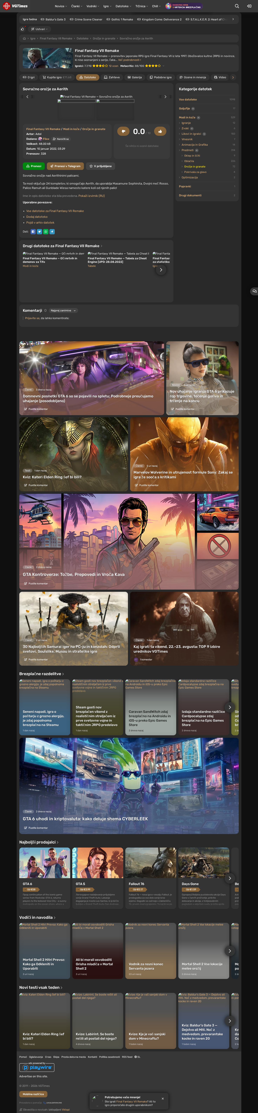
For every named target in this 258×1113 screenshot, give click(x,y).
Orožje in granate (104, 38)
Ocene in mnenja (195, 77)
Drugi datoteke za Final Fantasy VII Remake (61, 246)
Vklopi (66, 1109)
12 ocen (113, 66)
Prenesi (36, 166)
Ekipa (56, 1056)
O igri (31, 77)
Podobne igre (163, 77)
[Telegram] (52, 231)
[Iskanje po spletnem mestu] (237, 6)
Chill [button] (155, 6)
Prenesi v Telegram (67, 166)
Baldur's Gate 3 (56, 19)
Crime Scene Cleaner (88, 19)
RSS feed (127, 1056)
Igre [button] (106, 6)
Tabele (92, 266)
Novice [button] (59, 6)
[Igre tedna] (233, 19)
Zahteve (114, 77)
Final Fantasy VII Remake (56, 38)
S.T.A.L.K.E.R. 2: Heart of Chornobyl (213, 19)
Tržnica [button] (140, 6)
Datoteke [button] (122, 6)
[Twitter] (39, 231)
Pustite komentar (38, 409)
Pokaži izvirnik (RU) (91, 196)
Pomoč (23, 1056)
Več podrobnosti (129, 60)
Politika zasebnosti (109, 1056)
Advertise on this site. (33, 1076)
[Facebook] (33, 231)
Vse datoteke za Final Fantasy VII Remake (55, 211)
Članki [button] (75, 6)
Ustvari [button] (40, 29)
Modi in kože (71, 129)
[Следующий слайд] (167, 96)
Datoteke (82, 38)
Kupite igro (59, 77)
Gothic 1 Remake (122, 19)
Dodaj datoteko (37, 216)
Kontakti (92, 1056)
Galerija (137, 77)
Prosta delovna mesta (73, 1056)
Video (222, 77)
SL (138, 1056)
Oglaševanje (36, 1056)
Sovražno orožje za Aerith (136, 38)
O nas (48, 1056)
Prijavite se (32, 318)
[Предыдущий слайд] (25, 96)
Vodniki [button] (92, 6)
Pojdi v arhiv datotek (40, 222)
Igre (32, 38)
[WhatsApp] (45, 231)
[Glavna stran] (15, 6)
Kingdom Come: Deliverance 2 (161, 19)
